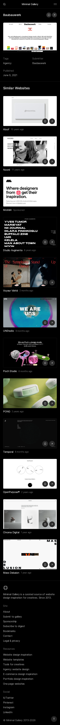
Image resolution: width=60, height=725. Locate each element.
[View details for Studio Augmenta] (30, 232)
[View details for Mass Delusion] (30, 554)
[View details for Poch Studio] (30, 353)
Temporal (8, 451)
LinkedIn (7, 712)
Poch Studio (10, 371)
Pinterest (8, 702)
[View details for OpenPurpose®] (30, 474)
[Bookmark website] (48, 14)
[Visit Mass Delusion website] (52, 564)
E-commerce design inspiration (20, 674)
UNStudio (8, 330)
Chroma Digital (11, 532)
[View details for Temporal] (30, 433)
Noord (6, 169)
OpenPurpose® (11, 492)
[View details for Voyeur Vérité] (30, 272)
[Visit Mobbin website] (30, 192)
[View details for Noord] (30, 151)
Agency (7, 63)
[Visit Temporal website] (52, 444)
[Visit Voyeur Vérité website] (52, 282)
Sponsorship (10, 621)
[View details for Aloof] (30, 111)
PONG (6, 411)
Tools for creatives (13, 664)
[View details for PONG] (30, 393)
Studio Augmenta (12, 250)
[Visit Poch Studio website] (52, 363)
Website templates (13, 659)
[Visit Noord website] (52, 161)
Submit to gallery (12, 616)
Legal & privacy (11, 640)
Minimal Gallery (30, 4)
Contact (7, 635)
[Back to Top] (54, 719)
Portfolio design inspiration (18, 678)
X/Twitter (8, 697)
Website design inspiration (17, 654)
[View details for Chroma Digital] (30, 514)
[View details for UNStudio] (30, 312)
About (6, 611)
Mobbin (7, 209)
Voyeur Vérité (10, 290)
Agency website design (16, 669)
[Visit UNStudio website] (52, 323)
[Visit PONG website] (52, 403)
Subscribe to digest (14, 626)
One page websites (14, 683)
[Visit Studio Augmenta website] (52, 242)
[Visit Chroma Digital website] (52, 524)
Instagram (8, 707)
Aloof (6, 129)
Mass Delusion (11, 572)
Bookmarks (9, 631)
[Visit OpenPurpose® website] (52, 484)
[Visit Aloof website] (52, 121)
